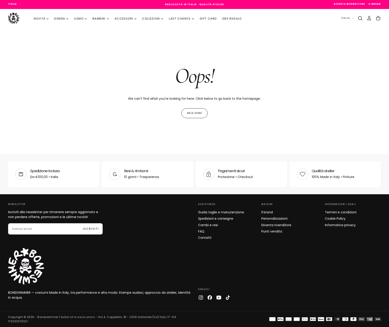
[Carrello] (378, 18)
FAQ (201, 231)
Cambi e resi (208, 225)
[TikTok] (228, 297)
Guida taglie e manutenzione (221, 212)
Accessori (124, 18)
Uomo (79, 18)
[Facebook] (210, 297)
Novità (39, 18)
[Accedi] (369, 18)
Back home (194, 113)
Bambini (99, 18)
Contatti (204, 237)
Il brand (267, 212)
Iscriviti (91, 229)
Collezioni (151, 18)
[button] (360, 18)
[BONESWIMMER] (26, 266)
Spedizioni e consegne (215, 218)
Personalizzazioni (274, 218)
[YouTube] (219, 297)
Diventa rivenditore (276, 225)
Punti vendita (271, 231)
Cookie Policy (335, 218)
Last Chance (179, 18)
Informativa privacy (340, 225)
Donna (59, 18)
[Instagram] (201, 297)
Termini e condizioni (340, 212)
